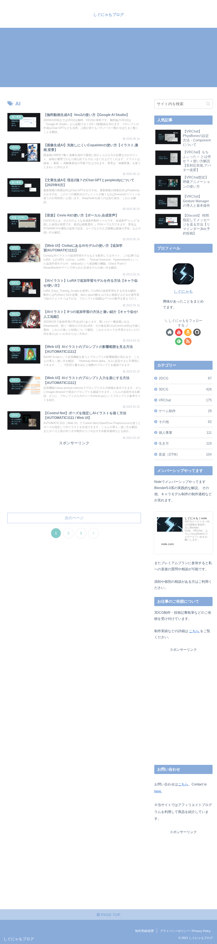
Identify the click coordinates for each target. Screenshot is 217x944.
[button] (208, 103)
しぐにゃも (183, 291)
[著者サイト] (169, 332)
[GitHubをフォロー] (197, 332)
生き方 (185, 443)
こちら (194, 631)
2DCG (185, 378)
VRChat (185, 400)
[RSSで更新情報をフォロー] (188, 341)
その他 (185, 422)
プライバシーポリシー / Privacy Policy (185, 931)
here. (158, 791)
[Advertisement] (108, 57)
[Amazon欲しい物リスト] (188, 332)
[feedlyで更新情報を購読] (178, 341)
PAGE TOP (110, 915)
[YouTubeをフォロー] (178, 332)
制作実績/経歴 (144, 931)
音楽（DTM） (185, 454)
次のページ (74, 518)
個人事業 (185, 432)
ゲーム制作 (185, 411)
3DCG (185, 389)
